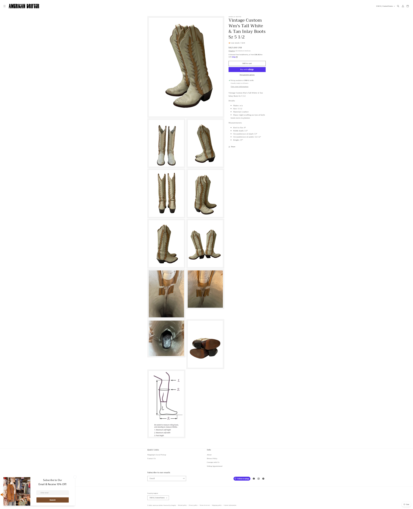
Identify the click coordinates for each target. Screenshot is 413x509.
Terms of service (205, 505)
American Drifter (158, 505)
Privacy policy (193, 505)
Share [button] (233, 146)
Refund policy (182, 505)
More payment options (247, 75)
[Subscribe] (183, 478)
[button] (4, 6)
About (209, 454)
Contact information (230, 505)
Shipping (232, 51)
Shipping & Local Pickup (156, 454)
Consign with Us (213, 462)
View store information (239, 86)
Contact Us (151, 458)
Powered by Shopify (169, 505)
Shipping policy (217, 505)
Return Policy (212, 458)
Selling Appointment (214, 466)
